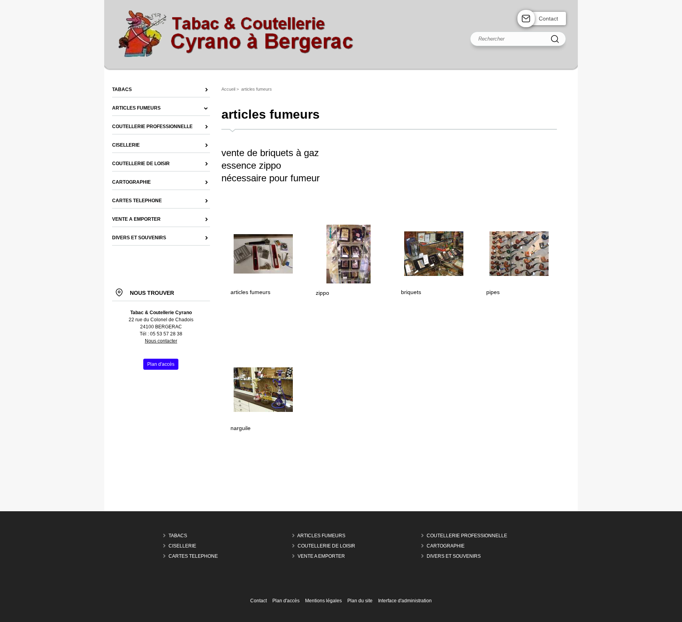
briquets (411, 292)
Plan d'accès (286, 600)
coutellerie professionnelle (467, 535)
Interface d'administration (405, 600)
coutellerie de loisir (326, 546)
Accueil (228, 89)
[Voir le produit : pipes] (519, 274)
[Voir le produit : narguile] (263, 410)
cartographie (446, 546)
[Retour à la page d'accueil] (341, 70)
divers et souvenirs (454, 556)
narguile (240, 428)
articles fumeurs (250, 292)
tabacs (178, 535)
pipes (493, 292)
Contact (548, 18)
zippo (322, 293)
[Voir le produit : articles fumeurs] (263, 272)
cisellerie (182, 546)
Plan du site (360, 600)
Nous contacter (161, 341)
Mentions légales (323, 600)
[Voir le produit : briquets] (433, 274)
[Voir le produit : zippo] (348, 282)
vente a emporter (321, 556)
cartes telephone (193, 556)
